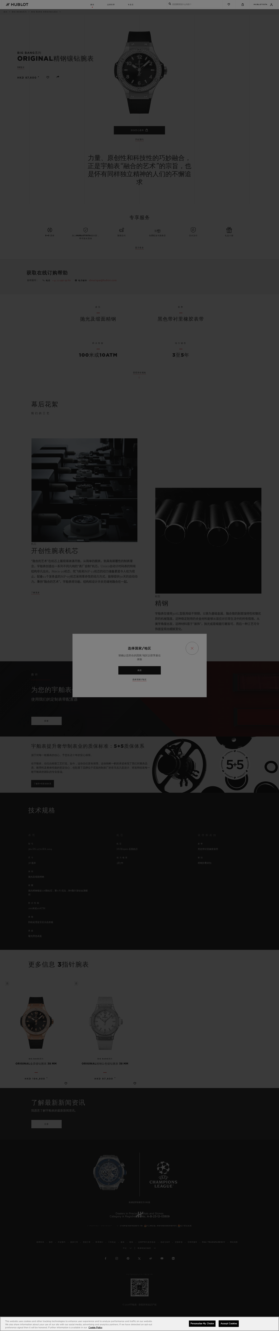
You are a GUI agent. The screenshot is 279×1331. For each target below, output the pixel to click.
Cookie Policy (95, 1328)
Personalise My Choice (202, 1323)
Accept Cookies (229, 1323)
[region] (139, 1324)
